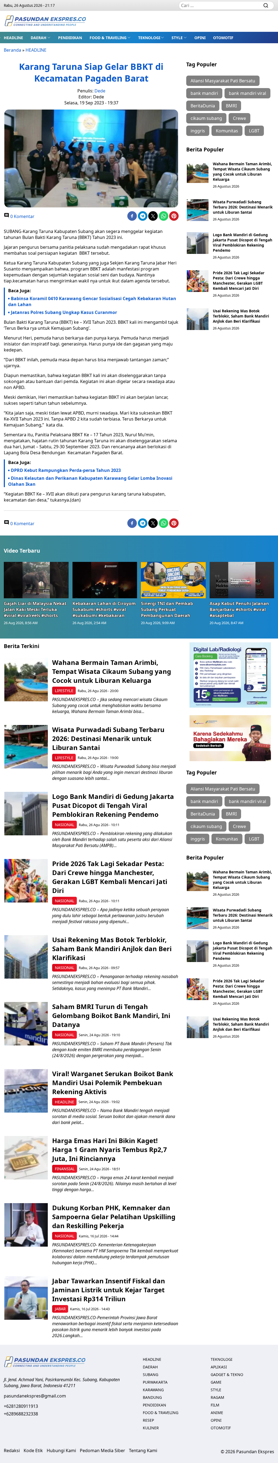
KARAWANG (153, 1389)
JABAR (60, 1308)
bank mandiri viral (247, 93)
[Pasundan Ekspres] (45, 21)
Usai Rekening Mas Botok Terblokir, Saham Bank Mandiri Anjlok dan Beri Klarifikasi (241, 316)
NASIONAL (64, 824)
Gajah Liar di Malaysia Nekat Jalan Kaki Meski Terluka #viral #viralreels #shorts (35, 609)
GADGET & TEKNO (227, 1374)
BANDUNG (152, 1397)
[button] (40, 37)
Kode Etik (33, 1450)
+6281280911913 (21, 1406)
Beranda (12, 50)
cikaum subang (206, 118)
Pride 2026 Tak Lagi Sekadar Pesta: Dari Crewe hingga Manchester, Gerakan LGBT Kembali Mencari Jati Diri (238, 280)
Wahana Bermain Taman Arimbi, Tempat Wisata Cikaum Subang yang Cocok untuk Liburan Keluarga (242, 171)
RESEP (148, 1420)
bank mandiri (204, 93)
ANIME (217, 1412)
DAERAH (38, 37)
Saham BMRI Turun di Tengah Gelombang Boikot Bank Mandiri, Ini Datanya (111, 1015)
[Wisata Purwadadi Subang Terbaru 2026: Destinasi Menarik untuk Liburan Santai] (197, 210)
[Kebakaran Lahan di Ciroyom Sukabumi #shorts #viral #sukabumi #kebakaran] (104, 580)
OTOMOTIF (223, 37)
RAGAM (217, 1397)
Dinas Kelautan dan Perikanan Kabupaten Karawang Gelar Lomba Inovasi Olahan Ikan (90, 481)
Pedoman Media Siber (102, 1450)
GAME (216, 1382)
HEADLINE (13, 37)
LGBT (254, 131)
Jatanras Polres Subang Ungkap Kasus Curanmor (64, 312)
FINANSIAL (65, 1168)
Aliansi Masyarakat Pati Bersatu (223, 81)
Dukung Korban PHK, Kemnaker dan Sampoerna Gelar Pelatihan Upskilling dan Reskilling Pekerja (113, 1216)
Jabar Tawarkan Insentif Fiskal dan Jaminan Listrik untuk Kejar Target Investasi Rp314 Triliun (108, 1289)
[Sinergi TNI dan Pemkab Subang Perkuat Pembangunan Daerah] (173, 580)
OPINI (200, 37)
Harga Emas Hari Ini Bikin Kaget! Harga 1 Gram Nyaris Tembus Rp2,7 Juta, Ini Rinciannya (109, 1149)
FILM (215, 1405)
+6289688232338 (21, 1414)
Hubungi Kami (61, 1450)
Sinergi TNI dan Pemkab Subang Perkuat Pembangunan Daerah (167, 609)
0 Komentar (21, 216)
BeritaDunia (203, 106)
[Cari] (265, 5)
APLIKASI (219, 1366)
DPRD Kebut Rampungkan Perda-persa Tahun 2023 (66, 470)
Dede (99, 91)
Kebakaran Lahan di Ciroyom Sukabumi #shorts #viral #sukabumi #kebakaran (104, 609)
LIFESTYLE (64, 690)
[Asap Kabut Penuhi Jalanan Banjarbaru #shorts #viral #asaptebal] (242, 580)
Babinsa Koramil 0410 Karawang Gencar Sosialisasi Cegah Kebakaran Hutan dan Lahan (92, 301)
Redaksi (12, 1450)
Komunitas (227, 131)
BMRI (231, 106)
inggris (198, 131)
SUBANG (150, 1374)
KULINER (151, 1427)
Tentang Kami (143, 1450)
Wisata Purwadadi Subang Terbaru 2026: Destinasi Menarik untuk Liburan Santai (243, 207)
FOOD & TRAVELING (108, 37)
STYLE (177, 37)
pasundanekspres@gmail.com (35, 1396)
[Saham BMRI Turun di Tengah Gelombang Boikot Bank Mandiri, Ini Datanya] (26, 1023)
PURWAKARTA (155, 1382)
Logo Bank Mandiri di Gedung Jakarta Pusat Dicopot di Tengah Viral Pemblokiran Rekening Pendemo (242, 242)
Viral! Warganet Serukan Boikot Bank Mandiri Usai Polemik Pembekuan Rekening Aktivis (112, 1082)
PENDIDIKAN (70, 37)
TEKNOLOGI (149, 37)
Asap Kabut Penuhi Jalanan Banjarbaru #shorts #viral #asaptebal (239, 609)
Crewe (239, 118)
